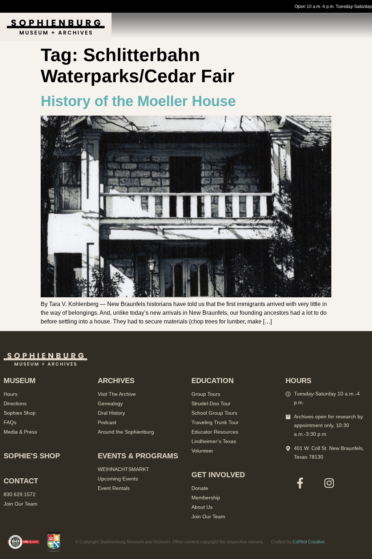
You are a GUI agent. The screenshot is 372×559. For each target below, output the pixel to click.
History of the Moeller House (138, 101)
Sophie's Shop (32, 456)
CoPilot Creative (308, 541)
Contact (21, 481)
